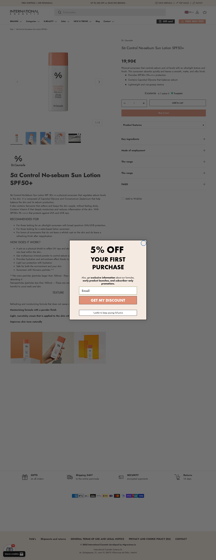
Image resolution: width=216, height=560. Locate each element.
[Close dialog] (143, 243)
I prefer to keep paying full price (108, 312)
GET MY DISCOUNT (108, 300)
